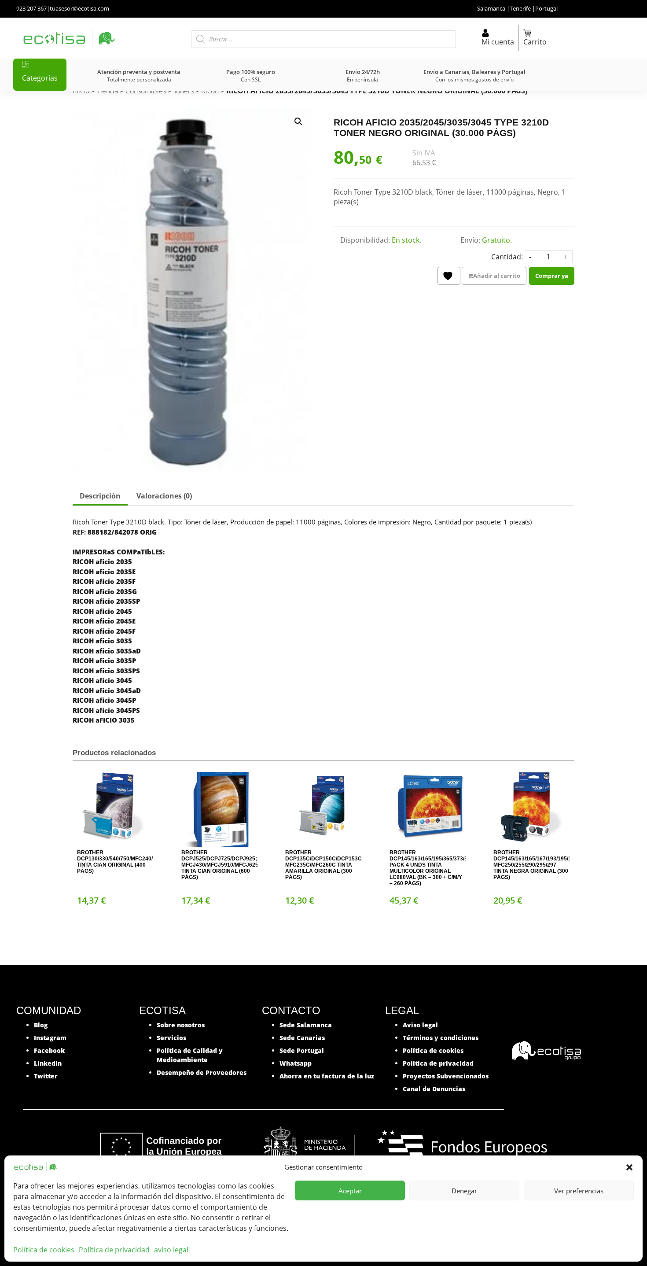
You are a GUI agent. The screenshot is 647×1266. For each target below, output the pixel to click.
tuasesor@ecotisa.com (79, 8)
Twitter (46, 1076)
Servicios (171, 1037)
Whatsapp (295, 1063)
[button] (629, 1167)
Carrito (535, 42)
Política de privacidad (114, 1250)
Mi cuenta (498, 42)
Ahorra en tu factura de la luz (326, 1076)
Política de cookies (43, 1250)
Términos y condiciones (440, 1037)
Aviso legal (420, 1025)
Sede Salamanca (305, 1025)
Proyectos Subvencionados (446, 1076)
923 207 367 (31, 8)
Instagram (50, 1037)
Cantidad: (507, 257)
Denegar (464, 1190)
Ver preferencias (578, 1190)
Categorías (40, 78)
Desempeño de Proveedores (201, 1072)
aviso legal (171, 1250)
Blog (41, 1025)
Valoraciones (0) (164, 496)
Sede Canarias (302, 1037)
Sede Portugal (301, 1050)
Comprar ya (551, 276)
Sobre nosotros (181, 1025)
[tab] (100, 496)
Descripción (100, 496)
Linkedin (48, 1063)
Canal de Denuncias (434, 1089)
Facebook (49, 1050)
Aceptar (350, 1190)
